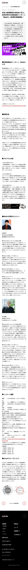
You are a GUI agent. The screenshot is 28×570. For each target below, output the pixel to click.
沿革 (4, 531)
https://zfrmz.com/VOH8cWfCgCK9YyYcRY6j (14, 106)
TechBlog (16, 534)
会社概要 (5, 526)
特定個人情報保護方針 (6, 552)
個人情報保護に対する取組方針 (8, 549)
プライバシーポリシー (6, 555)
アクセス (4, 534)
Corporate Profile (6, 544)
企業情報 (4, 524)
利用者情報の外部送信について (8, 559)
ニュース (7, 6)
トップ (3, 6)
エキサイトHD (5, 541)
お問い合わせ (5, 537)
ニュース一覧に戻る (14, 503)
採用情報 (16, 531)
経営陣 (4, 528)
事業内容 (16, 524)
